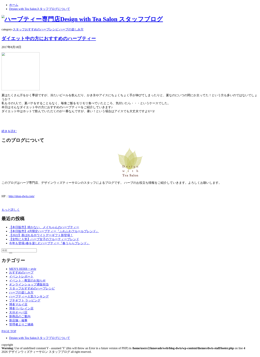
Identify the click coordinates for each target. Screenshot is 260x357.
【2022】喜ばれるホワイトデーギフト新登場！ (41, 235)
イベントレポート (21, 276)
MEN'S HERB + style (22, 268)
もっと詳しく (11, 209)
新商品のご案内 (19, 316)
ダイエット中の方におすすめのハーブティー (49, 38)
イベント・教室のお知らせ (27, 280)
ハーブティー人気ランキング (29, 296)
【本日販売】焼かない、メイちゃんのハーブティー (44, 227)
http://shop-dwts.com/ (21, 196)
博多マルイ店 (18, 304)
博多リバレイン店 (21, 308)
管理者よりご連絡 (21, 324)
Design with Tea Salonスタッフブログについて (39, 8)
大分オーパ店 (18, 312)
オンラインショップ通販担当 (29, 284)
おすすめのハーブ (21, 272)
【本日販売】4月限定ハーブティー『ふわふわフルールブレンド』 (54, 231)
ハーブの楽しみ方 (71, 29)
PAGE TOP (9, 331)
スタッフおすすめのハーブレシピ (35, 29)
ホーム (13, 4)
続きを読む (9, 131)
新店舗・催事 (18, 320)
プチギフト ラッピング (24, 300)
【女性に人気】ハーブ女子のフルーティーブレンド (44, 239)
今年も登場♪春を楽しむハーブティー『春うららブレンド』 (49, 243)
